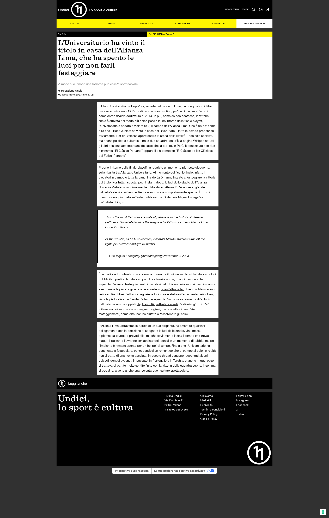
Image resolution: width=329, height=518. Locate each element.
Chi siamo (206, 395)
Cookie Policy (208, 418)
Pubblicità (206, 404)
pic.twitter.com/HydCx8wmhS (134, 244)
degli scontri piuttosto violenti (157, 304)
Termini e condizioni (212, 409)
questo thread (161, 355)
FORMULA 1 (146, 23)
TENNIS (110, 23)
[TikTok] (268, 9)
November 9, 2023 (176, 256)
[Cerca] (253, 9)
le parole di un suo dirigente (154, 326)
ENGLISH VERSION (254, 23)
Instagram (242, 400)
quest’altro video (172, 289)
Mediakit (205, 400)
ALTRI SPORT (182, 23)
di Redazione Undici (70, 90)
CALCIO (74, 23)
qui (171, 140)
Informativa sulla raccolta (132, 470)
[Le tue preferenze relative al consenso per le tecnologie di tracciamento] (323, 512)
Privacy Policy (209, 414)
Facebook (242, 404)
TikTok (240, 414)
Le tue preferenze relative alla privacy (179, 470)
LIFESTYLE (218, 23)
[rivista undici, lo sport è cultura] (87, 9)
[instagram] (261, 9)
